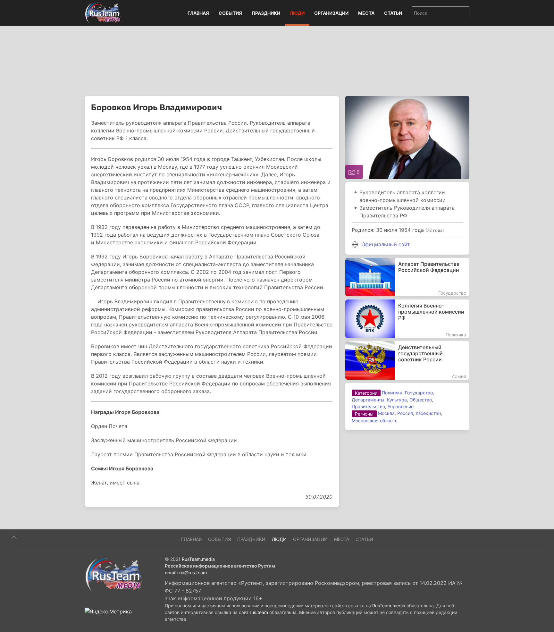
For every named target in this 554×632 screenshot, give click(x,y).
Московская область (375, 420)
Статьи (393, 13)
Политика (392, 392)
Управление (401, 406)
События (230, 13)
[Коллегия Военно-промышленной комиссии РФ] (407, 318)
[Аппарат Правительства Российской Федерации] (407, 277)
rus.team (259, 612)
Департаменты (368, 399)
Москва (386, 413)
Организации (331, 13)
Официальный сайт (385, 244)
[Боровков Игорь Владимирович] (407, 137)
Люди (297, 13)
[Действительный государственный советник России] (407, 360)
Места (366, 13)
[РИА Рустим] (113, 574)
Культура (397, 399)
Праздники (266, 13)
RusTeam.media (198, 559)
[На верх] (14, 537)
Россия (405, 413)
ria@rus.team (193, 572)
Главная (198, 13)
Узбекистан (428, 413)
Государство (419, 392)
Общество (420, 399)
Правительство (368, 406)
